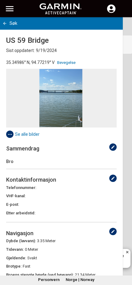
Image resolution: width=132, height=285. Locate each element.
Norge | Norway (80, 279)
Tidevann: (15, 249)
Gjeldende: (16, 258)
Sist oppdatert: (20, 50)
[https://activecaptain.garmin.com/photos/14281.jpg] (61, 98)
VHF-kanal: (15, 196)
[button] (124, 257)
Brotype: (13, 266)
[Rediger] (113, 147)
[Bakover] (5, 23)
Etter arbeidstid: (20, 213)
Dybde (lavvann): (21, 241)
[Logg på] (111, 12)
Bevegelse (66, 62)
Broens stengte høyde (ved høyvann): (40, 274)
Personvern (49, 279)
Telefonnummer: (21, 187)
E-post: (12, 204)
